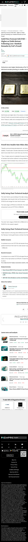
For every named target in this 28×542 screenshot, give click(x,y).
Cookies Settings (14, 469)
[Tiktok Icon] (24, 447)
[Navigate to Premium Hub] (5, 342)
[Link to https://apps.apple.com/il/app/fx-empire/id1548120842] (5, 450)
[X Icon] (4, 444)
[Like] (23, 309)
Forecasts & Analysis (13, 31)
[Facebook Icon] (10, 444)
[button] (2, 2)
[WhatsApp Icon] (17, 447)
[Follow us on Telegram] (27, 5)
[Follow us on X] (20, 5)
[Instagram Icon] (4, 447)
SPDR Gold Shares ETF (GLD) (8, 125)
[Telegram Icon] (10, 447)
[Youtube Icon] (24, 444)
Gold (21, 31)
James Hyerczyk (12, 286)
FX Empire (3, 31)
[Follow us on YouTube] (25, 5)
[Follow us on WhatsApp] (22, 5)
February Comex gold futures (16, 123)
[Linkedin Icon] (17, 444)
